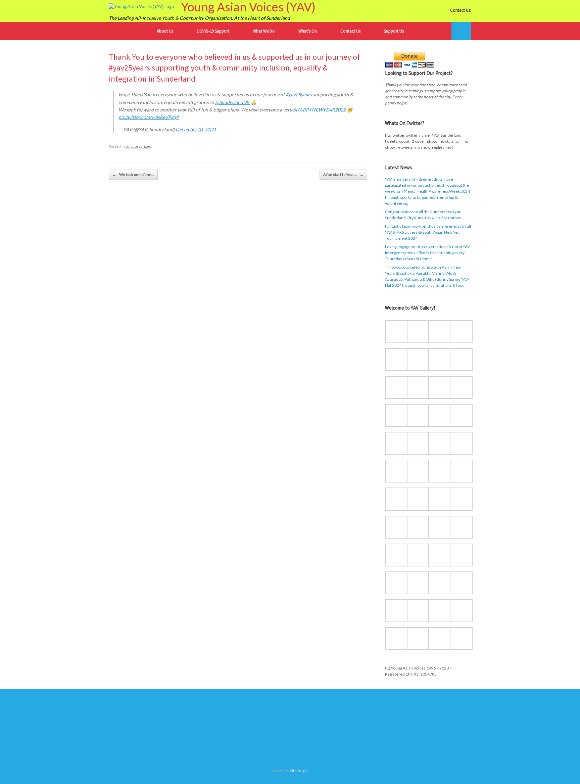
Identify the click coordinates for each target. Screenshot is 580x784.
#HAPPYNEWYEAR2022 (319, 109)
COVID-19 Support (213, 31)
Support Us (394, 31)
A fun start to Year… (343, 174)
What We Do (264, 31)
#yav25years (299, 94)
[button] (461, 31)
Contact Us (350, 31)
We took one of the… (133, 174)
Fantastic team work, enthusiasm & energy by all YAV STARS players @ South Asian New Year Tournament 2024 (428, 232)
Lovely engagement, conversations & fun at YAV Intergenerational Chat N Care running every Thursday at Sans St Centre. (427, 252)
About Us (165, 31)
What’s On (307, 31)
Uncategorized (138, 146)
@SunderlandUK (232, 102)
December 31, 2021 (196, 129)
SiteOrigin (299, 771)
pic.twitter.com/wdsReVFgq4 (148, 117)
